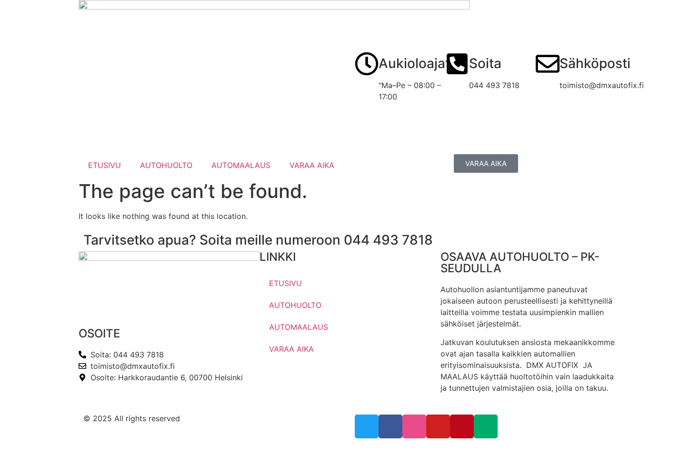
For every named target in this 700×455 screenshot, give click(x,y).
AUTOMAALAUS (240, 165)
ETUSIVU (104, 165)
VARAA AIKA (312, 165)
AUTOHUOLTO (166, 165)
